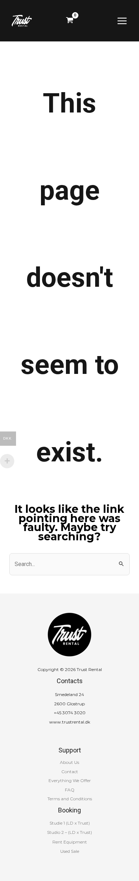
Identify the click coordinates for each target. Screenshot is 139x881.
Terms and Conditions (69, 798)
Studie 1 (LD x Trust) (70, 823)
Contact (69, 771)
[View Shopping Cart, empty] (69, 21)
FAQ (69, 789)
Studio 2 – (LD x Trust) (69, 832)
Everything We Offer (69, 780)
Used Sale (69, 851)
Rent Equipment (69, 842)
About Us (69, 762)
